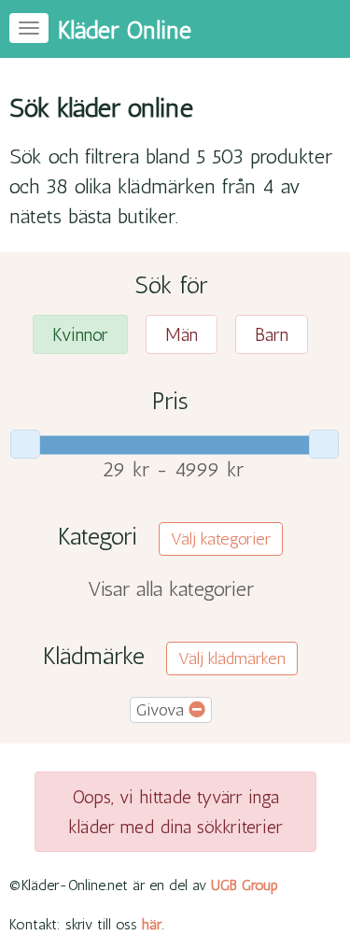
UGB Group (244, 885)
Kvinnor (80, 334)
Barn (271, 334)
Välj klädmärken (232, 658)
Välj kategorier (221, 539)
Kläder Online (124, 30)
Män (181, 334)
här (151, 924)
